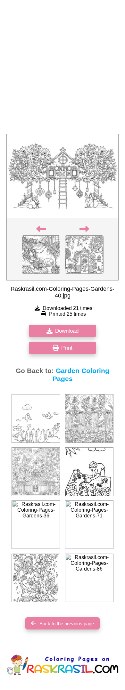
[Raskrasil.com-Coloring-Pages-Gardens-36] (36, 524)
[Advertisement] (62, 68)
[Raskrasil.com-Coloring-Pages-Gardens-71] (89, 524)
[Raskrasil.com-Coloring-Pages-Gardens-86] (89, 578)
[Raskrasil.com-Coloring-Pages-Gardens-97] (36, 418)
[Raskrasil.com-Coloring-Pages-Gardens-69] (89, 471)
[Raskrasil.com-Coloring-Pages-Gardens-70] (36, 471)
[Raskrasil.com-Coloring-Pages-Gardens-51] (36, 578)
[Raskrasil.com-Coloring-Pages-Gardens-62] (89, 418)
